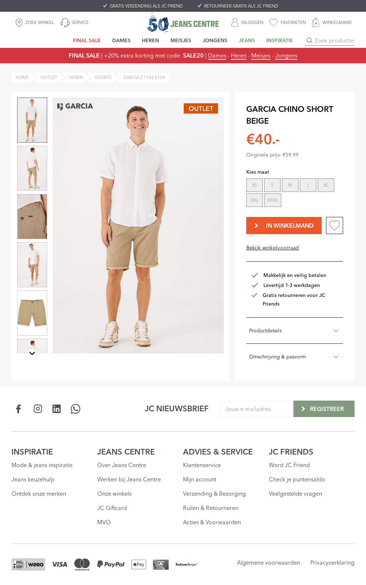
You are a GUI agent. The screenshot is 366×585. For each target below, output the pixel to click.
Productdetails (265, 330)
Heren (239, 55)
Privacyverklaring (332, 562)
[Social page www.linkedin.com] (56, 408)
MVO (104, 522)
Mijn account (199, 479)
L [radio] (308, 185)
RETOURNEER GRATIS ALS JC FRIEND (241, 6)
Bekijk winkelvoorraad (272, 247)
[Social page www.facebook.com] (18, 408)
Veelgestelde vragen (295, 493)
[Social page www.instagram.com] (37, 408)
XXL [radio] (254, 200)
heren (76, 77)
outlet (49, 77)
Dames (217, 55)
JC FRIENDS (291, 452)
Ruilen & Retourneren (210, 507)
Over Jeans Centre (121, 465)
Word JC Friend (289, 465)
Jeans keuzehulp (32, 479)
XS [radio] (254, 185)
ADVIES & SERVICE (218, 452)
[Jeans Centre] (183, 22)
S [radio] (272, 185)
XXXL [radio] (272, 200)
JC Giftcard (112, 507)
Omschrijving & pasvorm (277, 356)
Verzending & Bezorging (214, 493)
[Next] (32, 353)
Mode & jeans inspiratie (42, 465)
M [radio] (290, 185)
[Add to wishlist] (334, 225)
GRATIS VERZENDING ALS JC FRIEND (146, 6)
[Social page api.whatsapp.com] (75, 408)
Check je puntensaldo (297, 479)
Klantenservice (202, 465)
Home (22, 77)
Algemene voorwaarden (268, 562)
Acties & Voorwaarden (212, 522)
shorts (103, 77)
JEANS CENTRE (126, 452)
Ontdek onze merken (38, 493)
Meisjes (261, 55)
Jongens (286, 55)
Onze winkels (114, 493)
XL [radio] (325, 185)
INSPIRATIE (32, 452)
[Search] (310, 40)
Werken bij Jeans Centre (129, 479)
